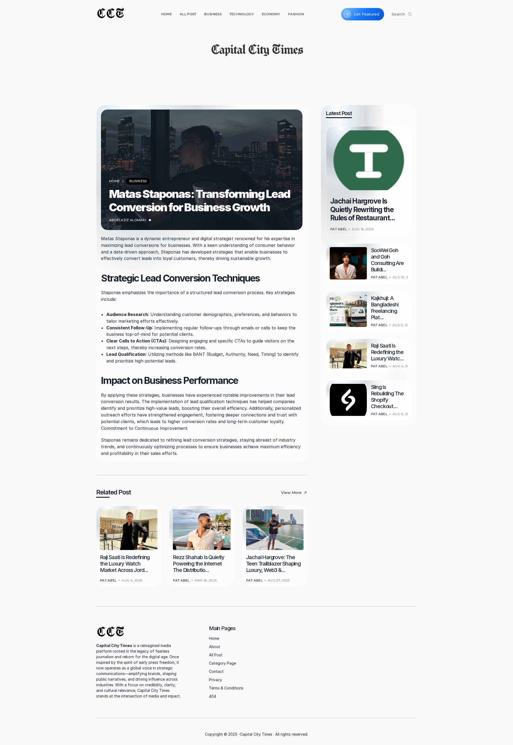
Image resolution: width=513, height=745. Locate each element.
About (214, 646)
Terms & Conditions (226, 688)
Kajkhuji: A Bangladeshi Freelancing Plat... (385, 308)
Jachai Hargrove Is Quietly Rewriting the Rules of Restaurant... (362, 209)
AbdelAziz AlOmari (127, 220)
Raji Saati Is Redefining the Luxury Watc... (388, 352)
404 (212, 696)
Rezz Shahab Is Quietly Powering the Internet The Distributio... (199, 563)
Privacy (215, 679)
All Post (216, 655)
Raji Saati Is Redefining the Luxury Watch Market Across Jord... (125, 563)
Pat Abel (108, 580)
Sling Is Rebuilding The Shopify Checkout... (388, 396)
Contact (216, 671)
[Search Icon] (402, 14)
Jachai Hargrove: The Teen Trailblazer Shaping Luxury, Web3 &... (274, 563)
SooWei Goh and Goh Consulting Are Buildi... (388, 260)
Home (214, 638)
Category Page (222, 663)
